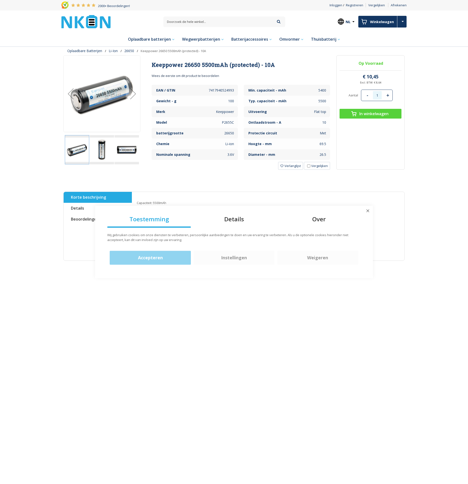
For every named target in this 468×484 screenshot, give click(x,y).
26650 (129, 50)
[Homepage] (86, 21)
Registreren (354, 5)
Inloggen (336, 5)
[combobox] (224, 22)
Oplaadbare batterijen (84, 50)
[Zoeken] (278, 21)
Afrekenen (399, 5)
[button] (70, 93)
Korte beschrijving (88, 197)
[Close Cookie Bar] (367, 210)
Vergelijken (376, 5)
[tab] (241, 64)
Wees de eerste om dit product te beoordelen (185, 76)
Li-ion (113, 50)
